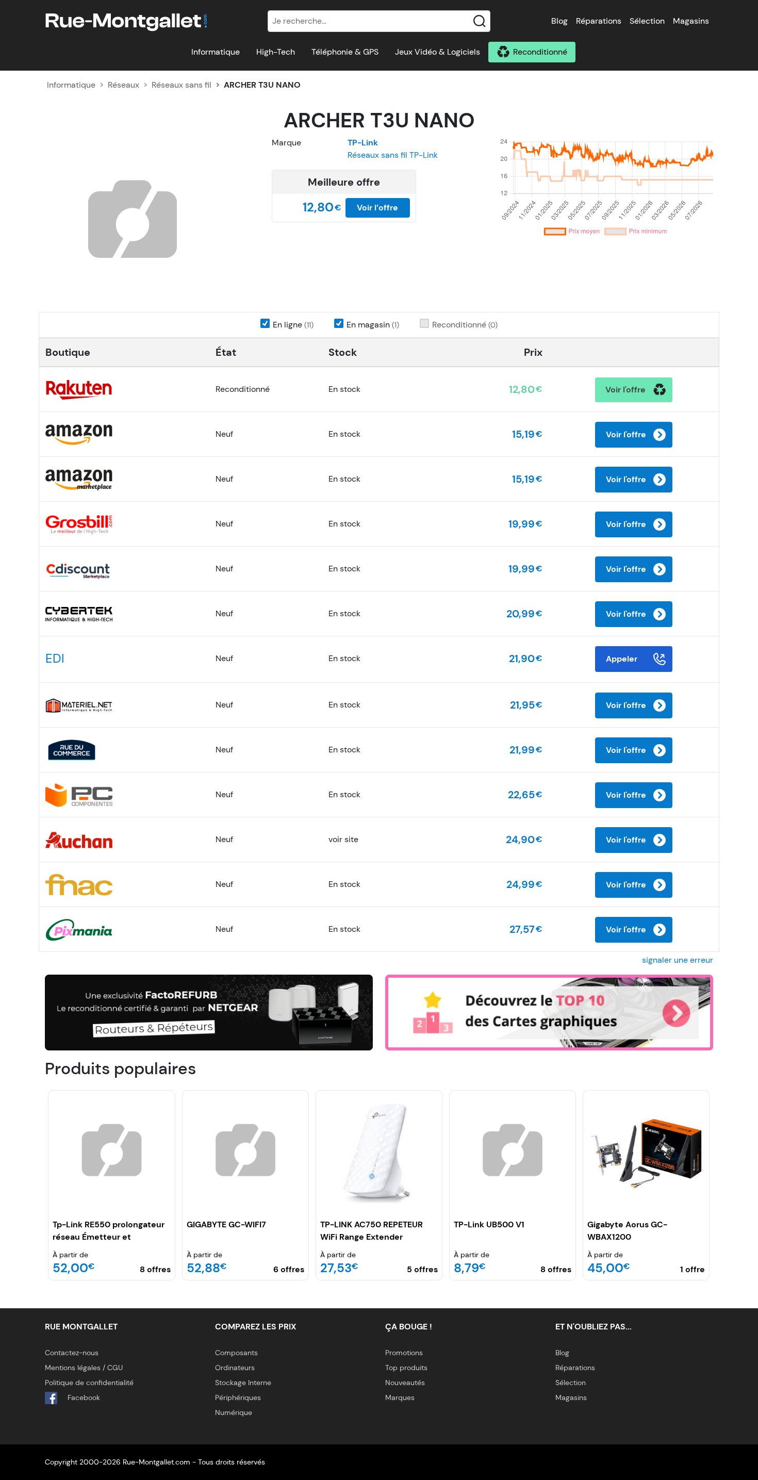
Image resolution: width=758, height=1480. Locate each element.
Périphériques (238, 1397)
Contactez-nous (71, 1352)
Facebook (82, 1397)
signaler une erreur (677, 960)
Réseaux (123, 84)
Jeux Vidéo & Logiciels (437, 51)
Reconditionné (540, 51)
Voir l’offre (377, 207)
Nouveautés (405, 1382)
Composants (236, 1352)
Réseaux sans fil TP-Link (393, 155)
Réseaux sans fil (181, 84)
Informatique (215, 51)
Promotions (404, 1352)
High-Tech (275, 51)
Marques (400, 1397)
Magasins (691, 20)
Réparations (598, 20)
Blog (559, 20)
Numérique (233, 1412)
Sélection (647, 20)
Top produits (406, 1367)
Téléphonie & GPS (344, 51)
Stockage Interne (243, 1382)
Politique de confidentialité (89, 1382)
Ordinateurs (235, 1367)
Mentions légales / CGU (84, 1367)
